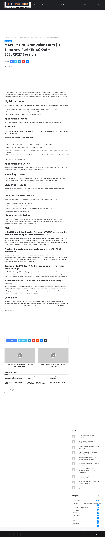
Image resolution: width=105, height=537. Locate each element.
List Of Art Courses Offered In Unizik (13, 383)
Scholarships (49, 4)
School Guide (13, 37)
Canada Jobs (76, 526)
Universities (76, 512)
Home (7, 37)
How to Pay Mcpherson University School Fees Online (13, 377)
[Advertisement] (52, 22)
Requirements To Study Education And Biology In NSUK (36, 383)
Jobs (55, 4)
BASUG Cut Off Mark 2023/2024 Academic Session (53, 131)
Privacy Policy (96, 534)
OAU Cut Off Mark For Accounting (55, 377)
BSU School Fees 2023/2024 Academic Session (19, 137)
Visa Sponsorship (38, 4)
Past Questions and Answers (80, 507)
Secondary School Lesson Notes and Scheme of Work (87, 503)
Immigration (62, 4)
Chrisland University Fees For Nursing (35, 377)
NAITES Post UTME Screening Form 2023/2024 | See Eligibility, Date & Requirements (88, 470)
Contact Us (89, 534)
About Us (82, 534)
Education (75, 518)
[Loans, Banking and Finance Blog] (18, 5)
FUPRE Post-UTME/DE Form (57, 382)
